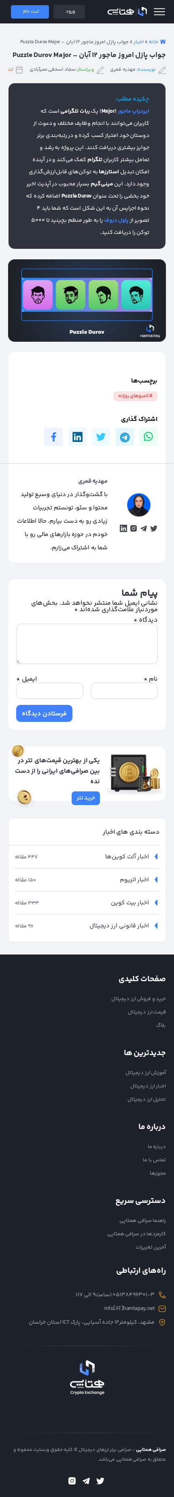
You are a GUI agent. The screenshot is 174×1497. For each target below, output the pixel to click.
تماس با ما (154, 1160)
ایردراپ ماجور (134, 111)
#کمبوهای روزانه (135, 396)
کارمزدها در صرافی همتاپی (136, 1234)
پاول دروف (116, 220)
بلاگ (161, 1026)
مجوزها (158, 1173)
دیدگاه (146, 620)
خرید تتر (85, 798)
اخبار (139, 42)
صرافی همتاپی (127, 12)
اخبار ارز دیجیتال (148, 1086)
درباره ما (157, 1147)
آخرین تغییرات (151, 1247)
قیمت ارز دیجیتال (147, 1012)
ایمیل (26, 679)
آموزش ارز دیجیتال (145, 1073)
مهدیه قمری (123, 70)
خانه (153, 42)
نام (151, 679)
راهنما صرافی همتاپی (142, 1221)
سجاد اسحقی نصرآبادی (53, 70)
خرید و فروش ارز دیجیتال (138, 999)
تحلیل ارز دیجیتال (146, 1099)
